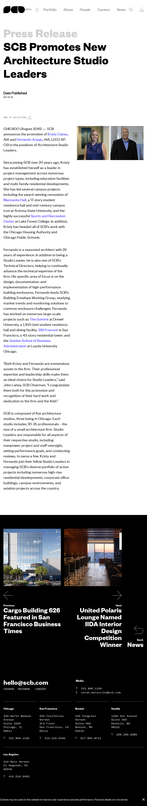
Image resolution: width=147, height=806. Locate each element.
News (135, 644)
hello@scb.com (25, 682)
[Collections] (142, 9)
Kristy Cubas (57, 134)
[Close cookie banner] (143, 799)
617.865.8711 (90, 738)
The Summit (39, 319)
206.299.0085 (126, 734)
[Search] (131, 9)
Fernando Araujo (29, 139)
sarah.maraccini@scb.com (101, 692)
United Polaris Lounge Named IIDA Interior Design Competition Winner (99, 627)
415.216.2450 (55, 738)
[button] (37, 9)
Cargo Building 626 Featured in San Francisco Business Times (32, 620)
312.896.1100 (91, 688)
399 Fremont (48, 329)
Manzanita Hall (14, 199)
